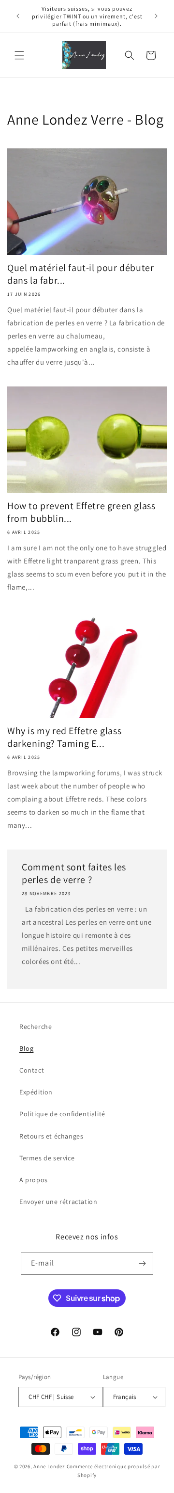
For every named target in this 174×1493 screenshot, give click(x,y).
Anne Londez (49, 1466)
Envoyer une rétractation (58, 1201)
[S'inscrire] (142, 1263)
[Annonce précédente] (18, 16)
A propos (33, 1179)
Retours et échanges (51, 1136)
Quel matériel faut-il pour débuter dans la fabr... (80, 274)
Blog (26, 1048)
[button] (19, 55)
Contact (31, 1070)
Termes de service (46, 1158)
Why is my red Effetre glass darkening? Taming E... (64, 737)
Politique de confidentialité (62, 1113)
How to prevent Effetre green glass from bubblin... (81, 512)
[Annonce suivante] (156, 16)
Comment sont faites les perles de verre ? (74, 873)
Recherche (35, 1026)
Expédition (36, 1092)
